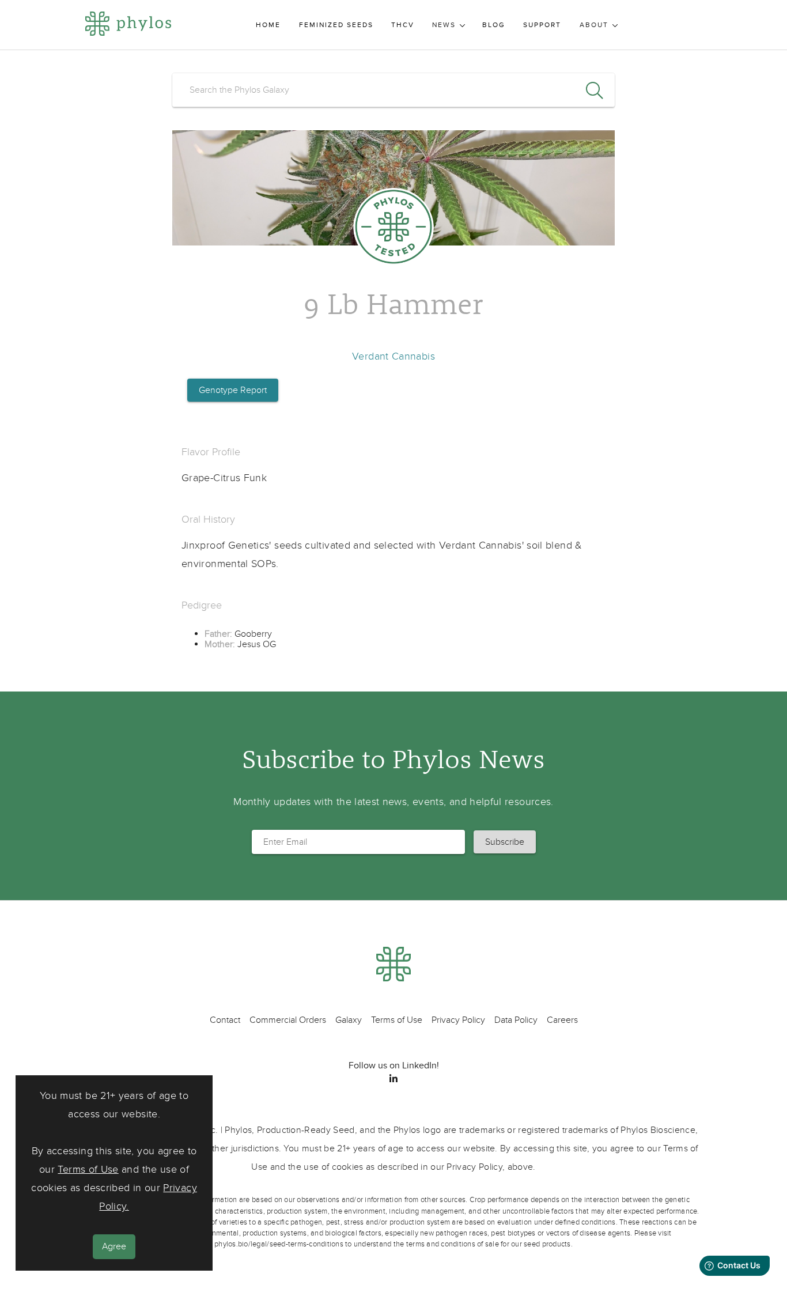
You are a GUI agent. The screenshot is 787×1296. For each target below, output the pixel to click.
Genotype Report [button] (233, 390)
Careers (562, 1020)
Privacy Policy (458, 1020)
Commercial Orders (287, 1020)
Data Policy (516, 1020)
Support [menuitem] (542, 25)
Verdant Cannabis (393, 356)
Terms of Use (88, 1169)
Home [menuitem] (268, 25)
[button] (505, 841)
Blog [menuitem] (493, 25)
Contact (225, 1020)
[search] (393, 90)
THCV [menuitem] (402, 25)
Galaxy (348, 1020)
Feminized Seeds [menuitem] (336, 25)
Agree (114, 1246)
